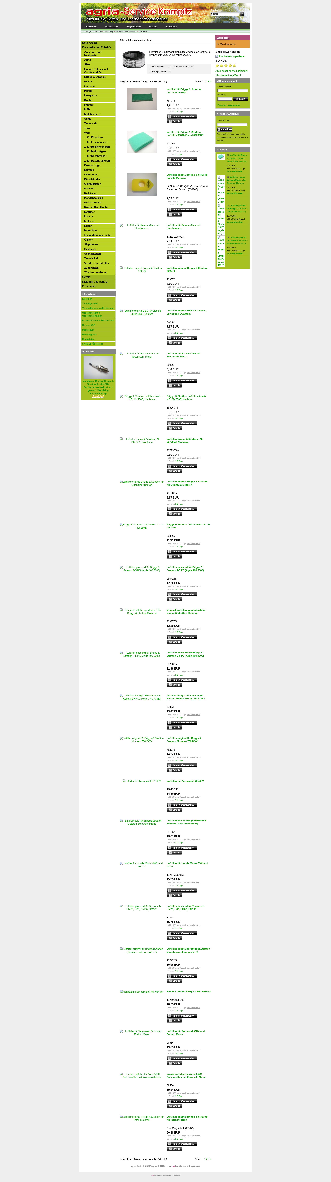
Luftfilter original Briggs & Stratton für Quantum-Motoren (236, 180)
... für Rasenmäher (95, 155)
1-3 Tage (179, 111)
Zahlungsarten (90, 303)
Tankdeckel (91, 258)
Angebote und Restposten (92, 54)
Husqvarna (90, 95)
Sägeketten (91, 244)
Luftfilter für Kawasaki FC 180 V (185, 780)
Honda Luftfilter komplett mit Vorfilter (188, 991)
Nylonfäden (91, 230)
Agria (87, 59)
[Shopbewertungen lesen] (230, 56)
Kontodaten (88, 339)
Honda (88, 90)
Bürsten (89, 169)
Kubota (88, 104)
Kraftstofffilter (92, 202)
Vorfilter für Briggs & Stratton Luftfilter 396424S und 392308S (237, 158)
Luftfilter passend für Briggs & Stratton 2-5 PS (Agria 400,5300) (237, 208)
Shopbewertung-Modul (228, 75)
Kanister (89, 188)
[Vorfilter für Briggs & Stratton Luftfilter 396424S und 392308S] (221, 159)
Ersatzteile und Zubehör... (97, 47)
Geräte (86, 276)
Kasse (153, 26)
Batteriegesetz (89, 334)
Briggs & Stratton (95, 76)
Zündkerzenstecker (95, 272)
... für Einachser (93, 137)
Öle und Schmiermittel (97, 235)
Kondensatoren (93, 197)
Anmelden (171, 26)
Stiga (87, 118)
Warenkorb (111, 26)
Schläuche (90, 249)
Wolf (87, 132)
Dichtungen (91, 174)
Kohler (88, 100)
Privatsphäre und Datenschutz (98, 320)
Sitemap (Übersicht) (92, 344)
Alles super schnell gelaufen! (231, 70)
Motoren (89, 221)
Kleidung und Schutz (95, 281)
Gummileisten (92, 183)
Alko (87, 64)
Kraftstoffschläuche (96, 207)
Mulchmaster (92, 114)
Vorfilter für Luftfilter (96, 262)
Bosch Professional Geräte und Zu (96, 71)
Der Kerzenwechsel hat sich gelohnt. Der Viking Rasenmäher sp (98, 387)
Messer (88, 216)
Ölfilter (88, 239)
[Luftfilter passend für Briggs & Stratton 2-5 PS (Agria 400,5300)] (221, 233)
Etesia (88, 81)
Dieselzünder (92, 179)
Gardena (89, 86)
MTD (87, 109)
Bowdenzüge (92, 165)
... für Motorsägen (95, 151)
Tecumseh (90, 123)
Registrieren (133, 26)
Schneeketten (92, 253)
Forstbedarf (89, 286)
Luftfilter (89, 211)
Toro (87, 128)
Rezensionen (88, 351)
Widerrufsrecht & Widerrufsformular (92, 314)
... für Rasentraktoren (97, 160)
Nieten (88, 225)
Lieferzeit (87, 299)
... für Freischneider (96, 141)
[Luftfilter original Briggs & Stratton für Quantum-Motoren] (221, 201)
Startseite (91, 26)
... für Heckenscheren (97, 146)
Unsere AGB (88, 325)
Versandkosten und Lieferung (98, 308)
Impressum (88, 330)
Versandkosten (193, 108)
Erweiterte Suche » (219, 17)
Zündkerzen (91, 267)
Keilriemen (90, 193)
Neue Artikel (89, 42)
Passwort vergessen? (228, 105)
